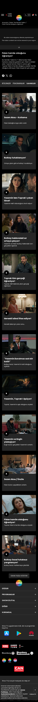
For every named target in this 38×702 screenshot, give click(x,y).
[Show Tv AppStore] (6, 633)
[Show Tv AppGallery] (31, 633)
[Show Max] (15, 660)
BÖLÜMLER (6, 83)
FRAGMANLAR (19, 83)
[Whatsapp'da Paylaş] (10, 75)
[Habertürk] (5, 646)
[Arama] (36, 15)
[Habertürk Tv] (14, 646)
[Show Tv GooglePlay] (19, 633)
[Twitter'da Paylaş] (7, 75)
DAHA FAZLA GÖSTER (19, 576)
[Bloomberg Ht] (8, 653)
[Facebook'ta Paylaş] (3, 75)
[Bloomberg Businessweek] (25, 653)
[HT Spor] (21, 646)
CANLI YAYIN (9, 15)
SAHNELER (31, 83)
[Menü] (2, 15)
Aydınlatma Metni (8, 694)
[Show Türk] (9, 660)
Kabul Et (33, 694)
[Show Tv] (19, 18)
